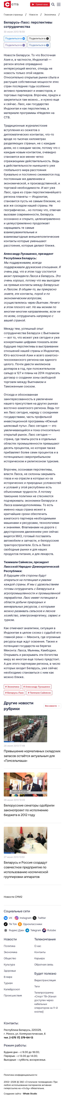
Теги (37, 986)
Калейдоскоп (12, 989)
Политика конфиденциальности (20, 1074)
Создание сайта (12, 1093)
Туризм (8, 983)
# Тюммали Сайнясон (39, 692)
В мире (8, 977)
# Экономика (12, 686)
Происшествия (13, 995)
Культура (9, 964)
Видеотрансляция (45, 980)
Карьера (39, 958)
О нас (37, 946)
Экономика (50, 14)
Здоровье (10, 970)
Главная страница (13, 14)
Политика (9, 946)
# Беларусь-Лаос (14, 692)
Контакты (40, 952)
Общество (10, 958)
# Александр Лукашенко (36, 686)
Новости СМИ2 (13, 896)
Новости (33, 14)
